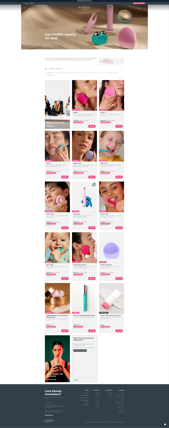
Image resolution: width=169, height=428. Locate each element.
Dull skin (76, 72)
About (122, 393)
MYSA (122, 400)
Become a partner (120, 402)
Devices (51, 68)
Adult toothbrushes (58, 72)
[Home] (84, 9)
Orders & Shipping (84, 395)
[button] (165, 424)
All (46, 68)
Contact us (85, 393)
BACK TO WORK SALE (139, 3)
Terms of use (121, 404)
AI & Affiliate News (120, 397)
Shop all (76, 380)
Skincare (58, 68)
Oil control (88, 72)
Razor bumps (94, 72)
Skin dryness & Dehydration (112, 72)
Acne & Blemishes (49, 72)
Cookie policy (121, 412)
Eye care (82, 72)
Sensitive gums (102, 72)
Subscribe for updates (80, 350)
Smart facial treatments (50, 74)
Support (110, 396)
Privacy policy (121, 407)
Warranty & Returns (83, 397)
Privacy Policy (48, 411)
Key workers (121, 409)
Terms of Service (55, 411)
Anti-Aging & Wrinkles (68, 72)
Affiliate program (120, 395)
